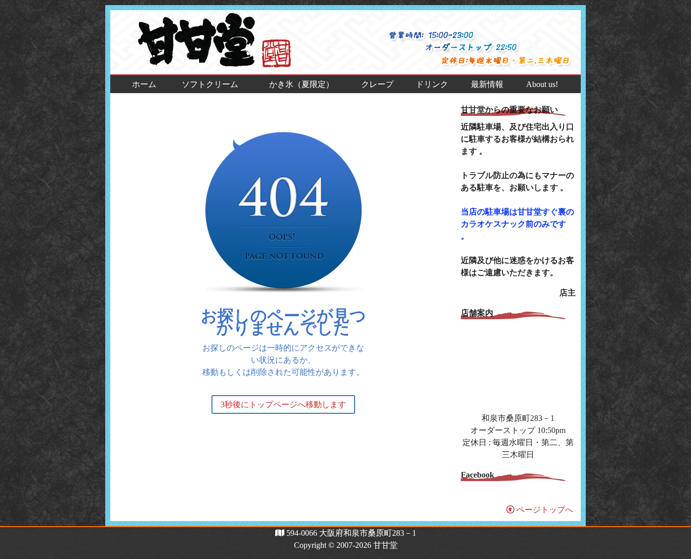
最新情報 (487, 84)
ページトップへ (543, 509)
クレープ (377, 84)
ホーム (144, 84)
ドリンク (432, 84)
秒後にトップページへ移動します (283, 404)
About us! (542, 84)
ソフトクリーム (210, 84)
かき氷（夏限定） (301, 84)
